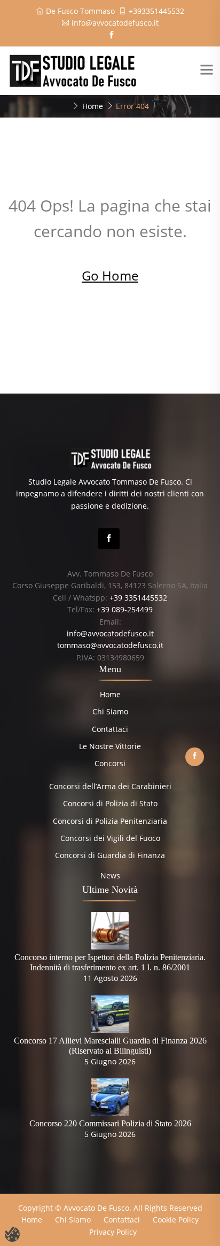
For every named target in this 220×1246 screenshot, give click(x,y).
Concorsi (110, 763)
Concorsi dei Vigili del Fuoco (110, 838)
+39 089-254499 (125, 609)
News (110, 875)
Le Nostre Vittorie (110, 746)
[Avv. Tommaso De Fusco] (72, 70)
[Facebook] (109, 538)
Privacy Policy (113, 1232)
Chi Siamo (110, 711)
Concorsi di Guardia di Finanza (110, 855)
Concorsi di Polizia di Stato (110, 803)
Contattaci (110, 729)
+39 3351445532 (138, 598)
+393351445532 (156, 11)
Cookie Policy (176, 1219)
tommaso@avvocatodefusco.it (110, 645)
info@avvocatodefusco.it (115, 23)
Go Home (110, 275)
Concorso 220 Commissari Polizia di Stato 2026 (110, 1123)
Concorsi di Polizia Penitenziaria (110, 821)
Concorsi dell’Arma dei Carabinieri (110, 786)
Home (92, 106)
